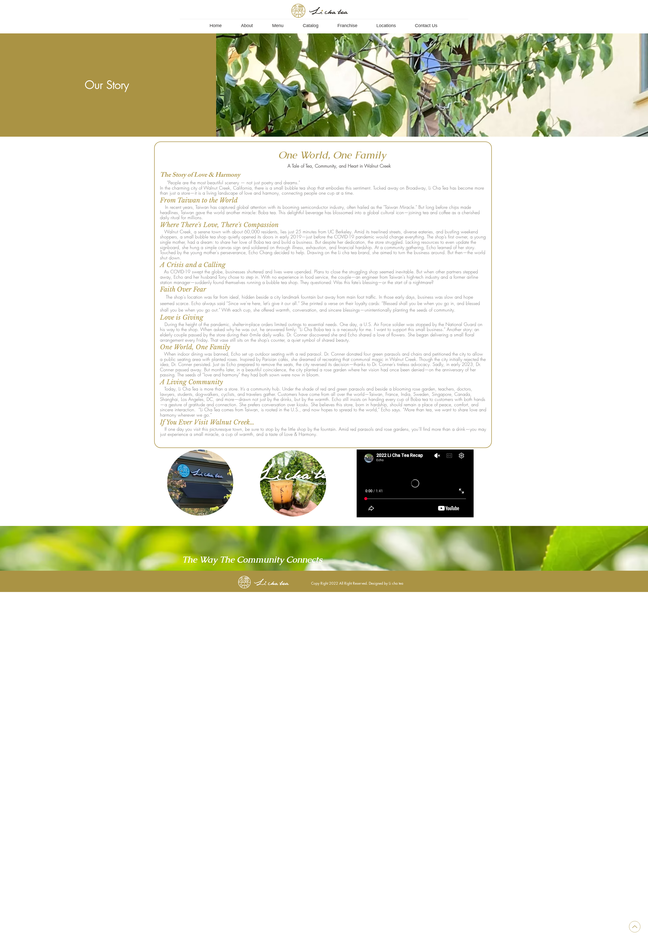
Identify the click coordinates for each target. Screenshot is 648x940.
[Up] (634, 926)
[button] (246, 23)
